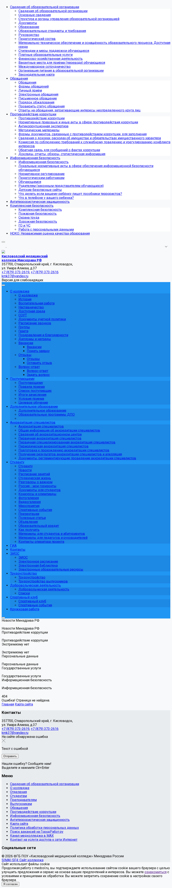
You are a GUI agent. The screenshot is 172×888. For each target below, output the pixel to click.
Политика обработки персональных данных (44, 828)
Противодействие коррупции (33, 812)
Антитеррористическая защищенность (40, 820)
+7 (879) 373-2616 (45, 729)
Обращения (19, 808)
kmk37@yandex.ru (15, 733)
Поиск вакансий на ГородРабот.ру (36, 832)
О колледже (19, 788)
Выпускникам (21, 804)
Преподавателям (23, 800)
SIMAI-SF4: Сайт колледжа (22, 860)
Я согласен (10, 884)
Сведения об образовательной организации (44, 784)
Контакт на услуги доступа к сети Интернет (43, 840)
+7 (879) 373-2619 (15, 729)
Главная (8, 704)
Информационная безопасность (35, 816)
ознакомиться (156, 872)
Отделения (18, 792)
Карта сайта (24, 704)
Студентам (18, 796)
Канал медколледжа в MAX (32, 836)
